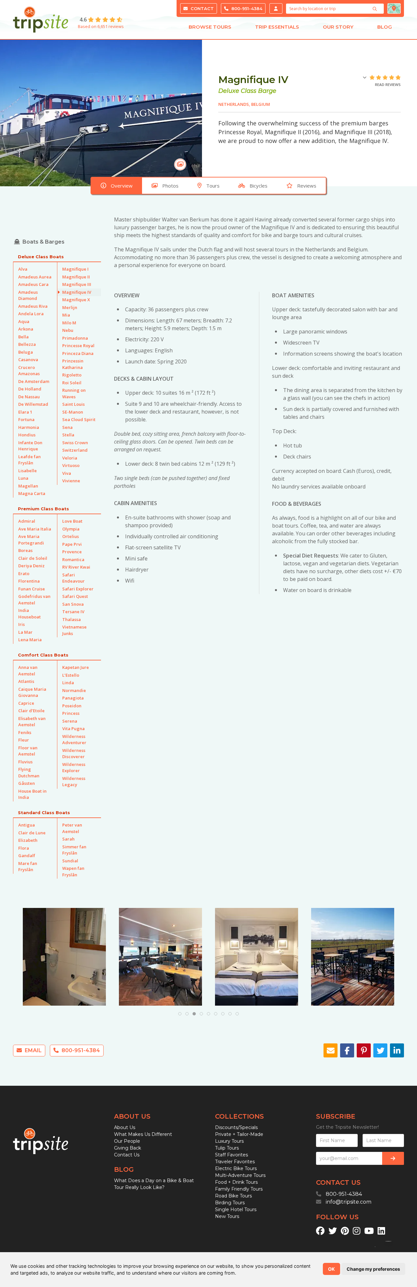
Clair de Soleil (32, 558)
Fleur (23, 740)
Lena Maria (30, 640)
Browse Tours (210, 27)
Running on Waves (74, 393)
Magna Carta (31, 493)
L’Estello (70, 675)
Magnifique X (76, 300)
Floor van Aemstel (27, 751)
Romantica (73, 559)
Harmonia (28, 427)
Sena (67, 427)
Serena (69, 721)
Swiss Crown (75, 443)
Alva (22, 269)
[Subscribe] (393, 1158)
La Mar (25, 632)
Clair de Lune (32, 833)
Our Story (338, 27)
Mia (66, 315)
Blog (384, 27)
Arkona (25, 329)
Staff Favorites (231, 1155)
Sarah (68, 839)
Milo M (69, 323)
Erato (23, 573)
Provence (72, 552)
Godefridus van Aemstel (34, 599)
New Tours (227, 1216)
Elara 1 (25, 412)
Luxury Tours (229, 1141)
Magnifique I (75, 269)
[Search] (375, 9)
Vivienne (71, 481)
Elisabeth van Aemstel (32, 721)
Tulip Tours (227, 1148)
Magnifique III (76, 284)
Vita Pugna (73, 728)
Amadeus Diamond (28, 295)
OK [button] (331, 1269)
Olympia (70, 529)
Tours (213, 185)
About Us (124, 1127)
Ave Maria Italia (34, 529)
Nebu (67, 330)
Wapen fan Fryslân (73, 871)
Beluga (25, 352)
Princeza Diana (77, 353)
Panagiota (73, 698)
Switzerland (75, 450)
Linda (68, 683)
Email (32, 1050)
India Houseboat (29, 613)
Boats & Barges (43, 242)
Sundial (70, 861)
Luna (23, 478)
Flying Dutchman (28, 772)
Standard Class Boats (44, 812)
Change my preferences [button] (373, 1269)
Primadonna (75, 338)
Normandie (74, 690)
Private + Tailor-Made (239, 1134)
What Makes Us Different (143, 1134)
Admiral (26, 521)
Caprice (26, 703)
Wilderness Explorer (73, 767)
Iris (21, 624)
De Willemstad (33, 404)
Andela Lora (31, 314)
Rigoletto (71, 375)
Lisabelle (27, 471)
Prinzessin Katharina (72, 364)
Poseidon (71, 706)
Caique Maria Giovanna (32, 692)
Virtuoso (70, 465)
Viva (66, 473)
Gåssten (26, 783)
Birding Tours (230, 1203)
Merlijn (69, 307)
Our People (127, 1141)
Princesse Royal (78, 345)
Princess (70, 713)
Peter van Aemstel (72, 828)
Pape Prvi (72, 544)
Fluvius (25, 762)
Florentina (29, 581)
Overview (122, 185)
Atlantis (26, 681)
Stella (68, 435)
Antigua (26, 825)
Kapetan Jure (75, 667)
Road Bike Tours (233, 1196)
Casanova (28, 359)
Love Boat (72, 521)
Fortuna (26, 419)
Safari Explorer (77, 589)
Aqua (23, 321)
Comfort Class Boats (43, 655)
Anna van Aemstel (27, 670)
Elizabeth (27, 840)
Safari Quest (75, 596)
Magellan (28, 486)
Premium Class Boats (43, 508)
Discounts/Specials (236, 1127)
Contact (201, 8)
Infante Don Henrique (30, 446)
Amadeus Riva (33, 306)
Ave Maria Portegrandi (31, 539)
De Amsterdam (33, 381)
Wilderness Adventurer (74, 739)
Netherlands (233, 104)
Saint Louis (73, 404)
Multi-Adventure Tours (240, 1175)
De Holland (29, 389)
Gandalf (26, 855)
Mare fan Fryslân (27, 866)
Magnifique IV (76, 292)
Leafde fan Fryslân (29, 460)
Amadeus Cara (33, 284)
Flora (23, 848)
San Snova (73, 604)
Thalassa (71, 619)
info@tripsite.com (348, 1202)
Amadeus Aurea (34, 277)
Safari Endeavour (73, 578)
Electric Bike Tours (236, 1168)
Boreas (25, 550)
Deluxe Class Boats (41, 256)
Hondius (27, 435)
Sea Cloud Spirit (78, 419)
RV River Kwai (76, 567)
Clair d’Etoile (31, 711)
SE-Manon (72, 412)
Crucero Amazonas (29, 370)
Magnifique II (76, 277)
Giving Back (127, 1148)
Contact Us (126, 1155)
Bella (23, 337)
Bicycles (258, 185)
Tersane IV (73, 612)
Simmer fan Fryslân (74, 850)
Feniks (24, 732)
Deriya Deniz (31, 566)
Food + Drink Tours (236, 1182)
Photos (170, 185)
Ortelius (70, 536)
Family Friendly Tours (239, 1189)
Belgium (260, 104)
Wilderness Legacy (73, 781)
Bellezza (27, 344)
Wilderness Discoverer (73, 753)
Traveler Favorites (235, 1162)
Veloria (69, 458)
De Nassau (29, 397)
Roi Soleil (71, 383)
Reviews (306, 185)
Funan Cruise (31, 589)
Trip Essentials (277, 27)
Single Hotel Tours (235, 1209)
